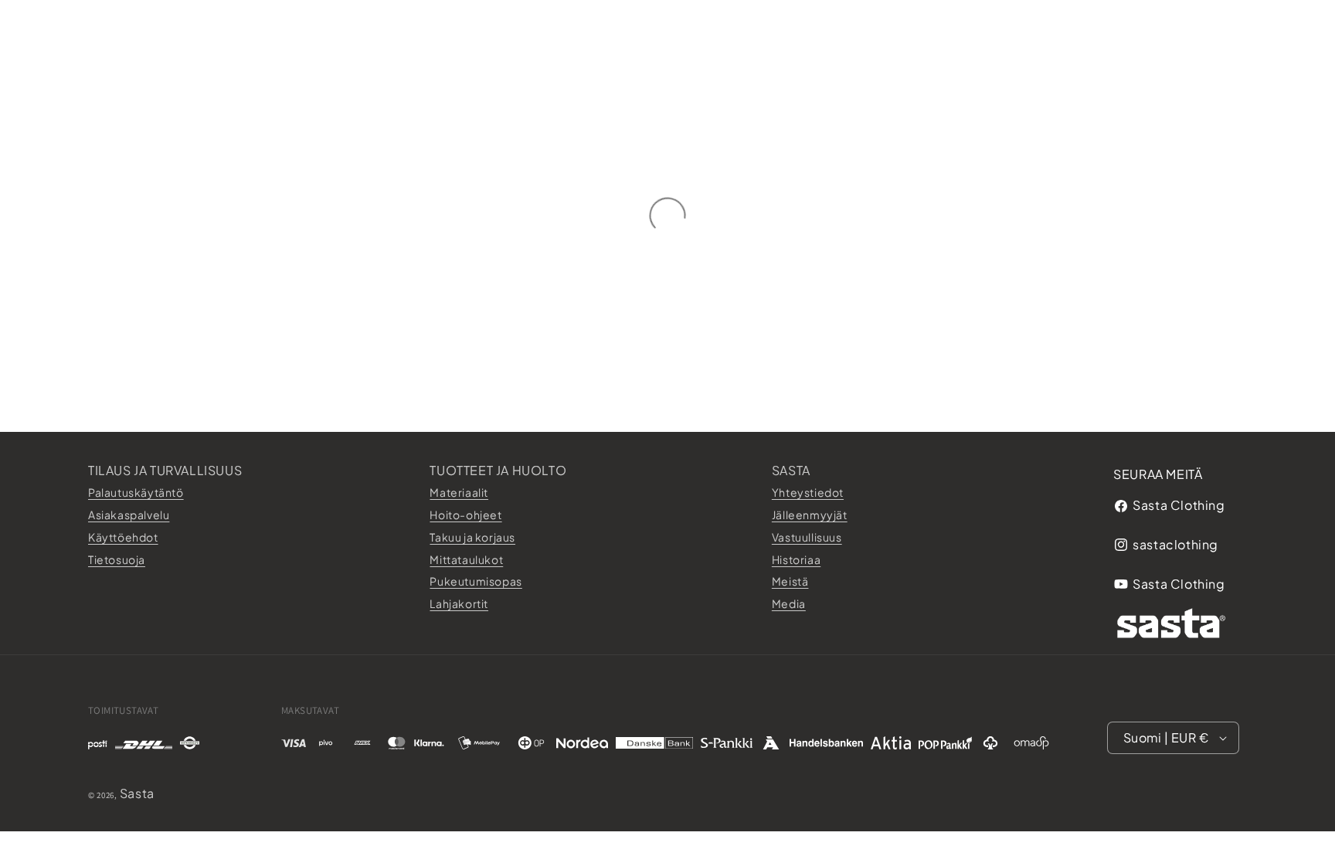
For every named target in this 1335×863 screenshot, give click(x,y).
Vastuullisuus (807, 537)
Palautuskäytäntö (136, 492)
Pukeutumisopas (475, 581)
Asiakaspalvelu (128, 515)
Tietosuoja (116, 559)
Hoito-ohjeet (465, 515)
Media (789, 603)
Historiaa (796, 559)
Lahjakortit (459, 603)
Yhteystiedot (808, 492)
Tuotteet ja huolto (498, 470)
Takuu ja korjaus (472, 537)
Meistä (790, 581)
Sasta (791, 470)
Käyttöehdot (123, 537)
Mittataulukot (466, 559)
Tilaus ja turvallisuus (165, 470)
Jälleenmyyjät (810, 515)
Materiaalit (459, 492)
